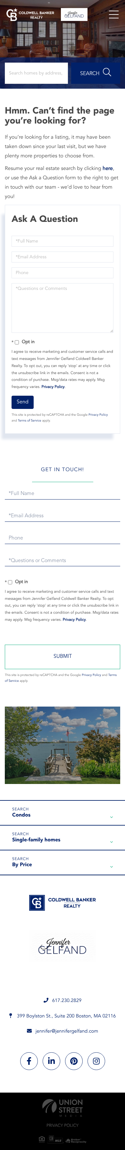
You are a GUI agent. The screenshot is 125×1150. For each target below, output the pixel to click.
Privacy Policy (53, 387)
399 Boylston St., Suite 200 (66, 1016)
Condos (21, 815)
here (108, 168)
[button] (95, 73)
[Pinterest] (74, 1061)
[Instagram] (96, 1061)
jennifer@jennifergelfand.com (67, 1031)
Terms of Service (29, 420)
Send (23, 402)
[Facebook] (29, 1061)
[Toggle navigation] (114, 14)
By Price (22, 864)
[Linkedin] (51, 1061)
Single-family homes (36, 840)
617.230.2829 (67, 1000)
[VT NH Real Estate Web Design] (62, 1108)
